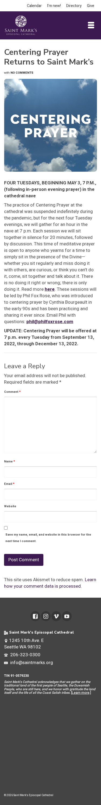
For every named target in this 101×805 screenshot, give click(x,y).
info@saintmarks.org (31, 662)
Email (9, 484)
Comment (12, 392)
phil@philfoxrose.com (49, 321)
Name (9, 461)
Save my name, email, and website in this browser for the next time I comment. (48, 537)
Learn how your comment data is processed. (50, 583)
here (50, 289)
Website (10, 506)
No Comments (22, 72)
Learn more (80, 692)
